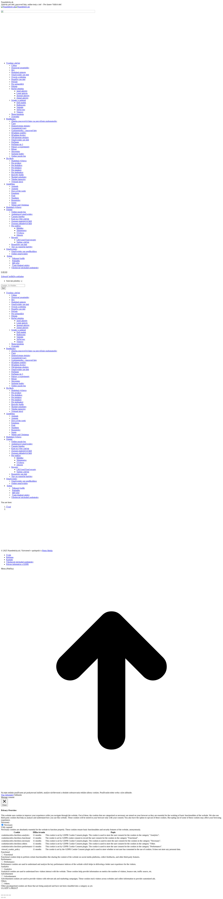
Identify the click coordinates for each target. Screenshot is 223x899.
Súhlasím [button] (18, 795)
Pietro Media (47, 550)
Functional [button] (5, 852)
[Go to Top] (111, 790)
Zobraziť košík (7, 276)
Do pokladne (18, 276)
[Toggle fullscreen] (7, 895)
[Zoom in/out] (10, 895)
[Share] (5, 895)
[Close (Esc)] (2, 895)
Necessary (8, 825)
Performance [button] (6, 859)
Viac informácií (7, 795)
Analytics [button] (5, 866)
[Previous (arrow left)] (2, 897)
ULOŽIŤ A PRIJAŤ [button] (9, 888)
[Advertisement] (111, 42)
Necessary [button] (5, 822)
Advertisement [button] (7, 874)
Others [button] (3, 881)
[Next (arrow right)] (5, 897)
